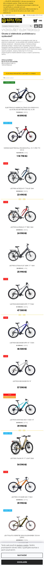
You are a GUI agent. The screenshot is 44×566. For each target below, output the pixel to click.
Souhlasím (22, 562)
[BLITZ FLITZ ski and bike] (12, 21)
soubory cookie (22, 545)
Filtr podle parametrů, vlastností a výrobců (21, 73)
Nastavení (22, 555)
